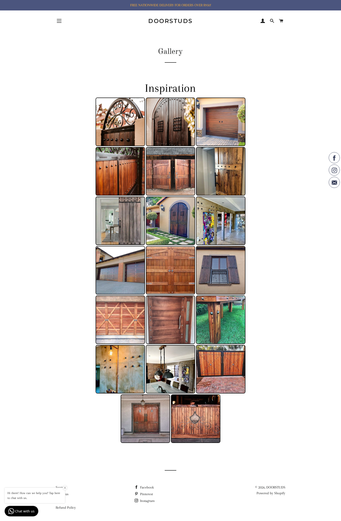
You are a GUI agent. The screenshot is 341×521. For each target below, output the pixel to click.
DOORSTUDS (170, 20)
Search (61, 487)
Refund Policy (66, 507)
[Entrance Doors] (145, 418)
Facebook (146, 487)
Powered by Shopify (271, 493)
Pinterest (146, 494)
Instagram (147, 501)
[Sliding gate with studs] (120, 171)
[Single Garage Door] (220, 122)
